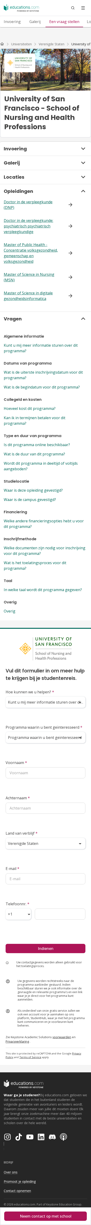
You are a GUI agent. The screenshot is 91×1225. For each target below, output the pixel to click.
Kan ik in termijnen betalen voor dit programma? (34, 420)
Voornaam (16, 762)
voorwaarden (61, 1037)
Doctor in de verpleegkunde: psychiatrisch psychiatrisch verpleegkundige (28, 226)
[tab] (12, 21)
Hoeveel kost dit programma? (30, 408)
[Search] (73, 8)
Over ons (11, 1172)
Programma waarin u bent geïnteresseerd (44, 727)
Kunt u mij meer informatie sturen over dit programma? (41, 348)
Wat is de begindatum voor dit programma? (42, 387)
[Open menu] (83, 8)
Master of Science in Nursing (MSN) (29, 277)
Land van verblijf (22, 833)
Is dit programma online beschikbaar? (37, 444)
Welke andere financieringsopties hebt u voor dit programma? (44, 523)
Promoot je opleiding (20, 1181)
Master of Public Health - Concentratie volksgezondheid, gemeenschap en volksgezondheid (31, 253)
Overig (9, 611)
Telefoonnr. (17, 903)
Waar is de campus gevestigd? (30, 499)
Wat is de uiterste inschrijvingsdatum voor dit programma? (43, 375)
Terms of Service (30, 1057)
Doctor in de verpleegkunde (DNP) (28, 204)
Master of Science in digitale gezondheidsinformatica (28, 295)
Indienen (45, 948)
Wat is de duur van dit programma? (34, 454)
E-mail (12, 868)
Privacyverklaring (17, 1041)
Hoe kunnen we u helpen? (30, 692)
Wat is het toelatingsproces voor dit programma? (35, 565)
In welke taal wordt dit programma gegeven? (43, 589)
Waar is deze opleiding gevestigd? (33, 490)
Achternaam (18, 797)
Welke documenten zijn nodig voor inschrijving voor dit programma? (44, 550)
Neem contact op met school (45, 1216)
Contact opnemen (17, 1191)
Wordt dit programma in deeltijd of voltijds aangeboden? (41, 466)
